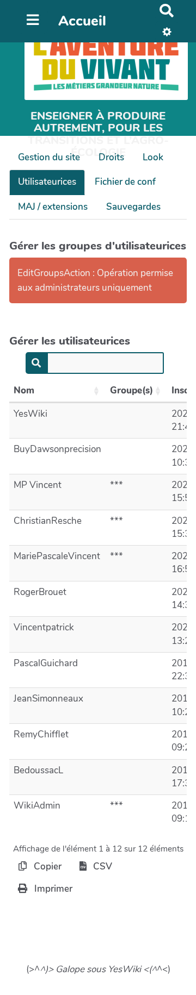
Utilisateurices (47, 182)
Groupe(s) (131, 390)
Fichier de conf (125, 182)
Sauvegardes (133, 207)
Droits (111, 157)
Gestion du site (49, 157)
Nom (24, 390)
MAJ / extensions (53, 207)
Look (153, 157)
